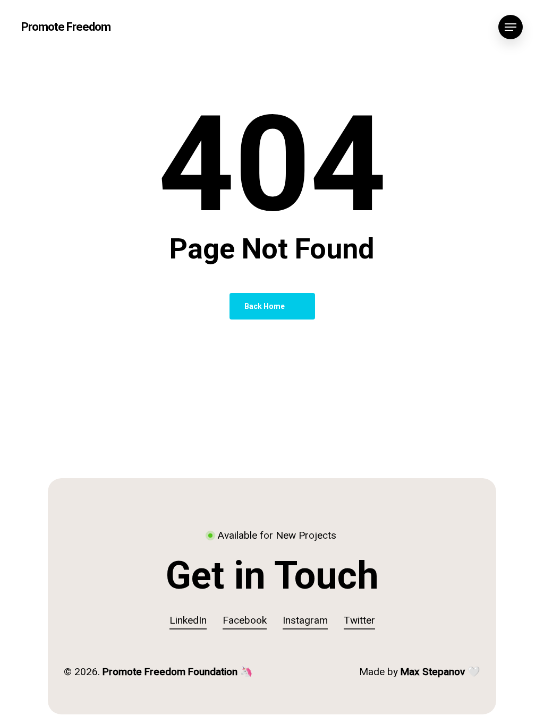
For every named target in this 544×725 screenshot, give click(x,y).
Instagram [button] (305, 620)
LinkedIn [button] (188, 620)
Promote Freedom (65, 27)
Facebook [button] (245, 620)
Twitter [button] (359, 620)
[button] (510, 27)
